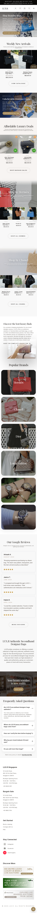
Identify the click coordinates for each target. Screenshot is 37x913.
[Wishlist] (20, 8)
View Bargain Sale (10, 113)
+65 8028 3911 (17, 1)
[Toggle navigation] (33, 8)
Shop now (18, 689)
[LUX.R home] (6, 8)
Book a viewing (7, 824)
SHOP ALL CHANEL (18, 304)
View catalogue (18, 83)
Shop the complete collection (15, 343)
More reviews (18, 624)
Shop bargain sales (18, 170)
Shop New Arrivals (10, 33)
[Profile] (15, 8)
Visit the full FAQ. (27, 755)
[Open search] (29, 8)
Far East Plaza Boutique (13, 3)
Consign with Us (8, 827)
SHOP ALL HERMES (18, 236)
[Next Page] (35, 64)
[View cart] (24, 8)
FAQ (4, 829)
